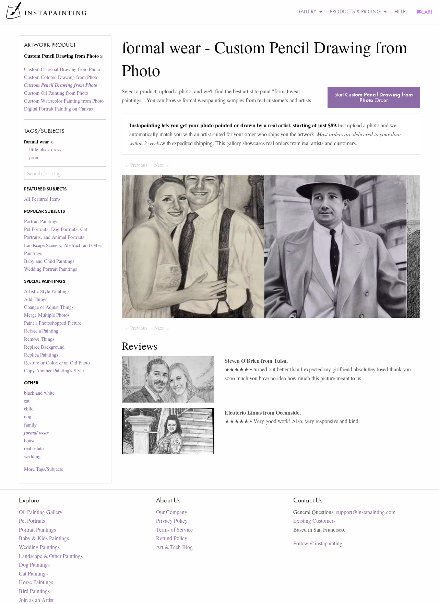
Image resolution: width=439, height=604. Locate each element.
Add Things (35, 299)
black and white (39, 393)
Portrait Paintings (41, 221)
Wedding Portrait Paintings (50, 269)
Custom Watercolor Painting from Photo (64, 100)
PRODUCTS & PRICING (355, 11)
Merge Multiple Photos (47, 315)
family (30, 424)
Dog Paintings (34, 564)
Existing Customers (314, 520)
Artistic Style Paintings (47, 291)
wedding (32, 456)
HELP (399, 11)
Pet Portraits (32, 520)
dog (27, 416)
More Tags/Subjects (43, 469)
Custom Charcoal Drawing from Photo (62, 69)
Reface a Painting (41, 330)
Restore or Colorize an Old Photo (57, 362)
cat (26, 400)
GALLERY (306, 11)
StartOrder (373, 97)
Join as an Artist (36, 599)
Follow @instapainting (317, 543)
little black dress (45, 149)
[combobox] (65, 173)
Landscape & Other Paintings (51, 555)
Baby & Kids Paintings (44, 538)
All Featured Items (42, 199)
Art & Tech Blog (174, 546)
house (29, 440)
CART (427, 11)
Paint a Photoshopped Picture (52, 323)
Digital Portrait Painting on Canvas (58, 108)
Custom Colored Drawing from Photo (61, 77)
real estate (34, 448)
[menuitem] (307, 12)
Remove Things (39, 339)
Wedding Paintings (39, 546)
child (29, 408)
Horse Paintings (36, 581)
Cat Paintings (33, 573)
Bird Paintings (34, 590)
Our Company (171, 511)
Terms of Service (174, 529)
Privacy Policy (172, 520)
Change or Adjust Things (49, 307)
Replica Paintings (41, 354)
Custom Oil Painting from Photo (56, 93)
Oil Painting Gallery (40, 511)
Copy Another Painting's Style (54, 370)
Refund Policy (171, 538)
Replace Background (44, 347)
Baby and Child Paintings (49, 261)
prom (34, 157)
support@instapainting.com (365, 511)
